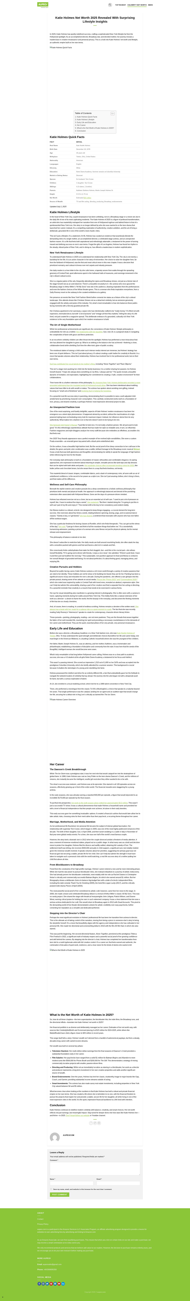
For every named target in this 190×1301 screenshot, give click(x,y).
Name (52, 1179)
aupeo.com (41, 1229)
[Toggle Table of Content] (111, 113)
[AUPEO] (48, 5)
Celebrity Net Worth (136, 5)
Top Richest (120, 5)
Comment (54, 1160)
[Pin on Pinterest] (99, 1123)
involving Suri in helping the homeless (96, 391)
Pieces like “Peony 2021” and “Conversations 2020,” (117, 579)
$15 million (87, 198)
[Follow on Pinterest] (51, 1284)
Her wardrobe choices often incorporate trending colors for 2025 (109, 465)
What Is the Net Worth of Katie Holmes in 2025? (95, 128)
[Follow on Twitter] (47, 1284)
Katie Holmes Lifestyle (85, 120)
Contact (40, 1219)
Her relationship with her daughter (89, 332)
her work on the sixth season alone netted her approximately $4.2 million (99, 803)
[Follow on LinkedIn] (55, 1284)
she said (62, 526)
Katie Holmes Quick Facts (87, 117)
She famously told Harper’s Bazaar (63, 425)
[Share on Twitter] (95, 1123)
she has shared (86, 516)
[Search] (110, 5)
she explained (92, 502)
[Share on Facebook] (91, 1123)
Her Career (81, 125)
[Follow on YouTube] (59, 1284)
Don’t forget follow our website (78, 1115)
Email (99, 1179)
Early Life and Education (86, 122)
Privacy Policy (42, 1224)
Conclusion (81, 131)
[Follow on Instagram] (43, 1284)
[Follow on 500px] (63, 1284)
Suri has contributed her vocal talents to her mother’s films (72, 364)
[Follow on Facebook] (39, 1284)
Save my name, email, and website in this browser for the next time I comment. (82, 1189)
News (150, 5)
